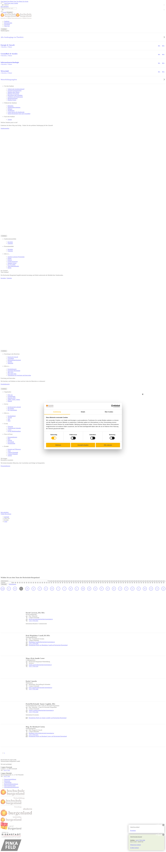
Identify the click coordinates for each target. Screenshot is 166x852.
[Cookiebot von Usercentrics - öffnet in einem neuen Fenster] (112, 406)
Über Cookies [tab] (109, 412)
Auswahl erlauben (83, 445)
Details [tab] (83, 412)
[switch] (73, 438)
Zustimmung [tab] (57, 412)
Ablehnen (58, 445)
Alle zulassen (108, 445)
